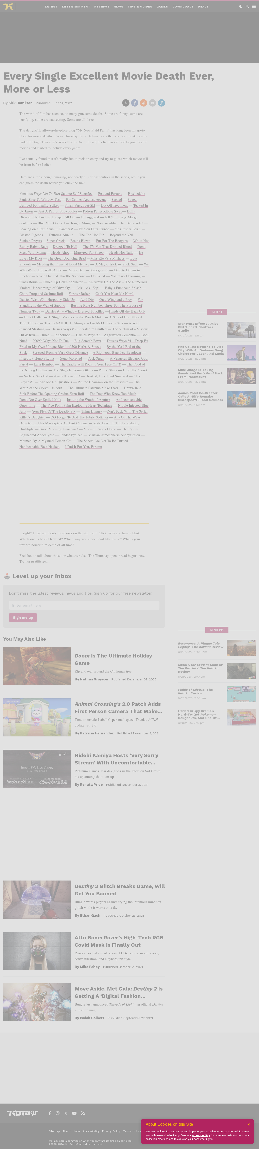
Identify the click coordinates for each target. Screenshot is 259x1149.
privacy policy (201, 1135)
